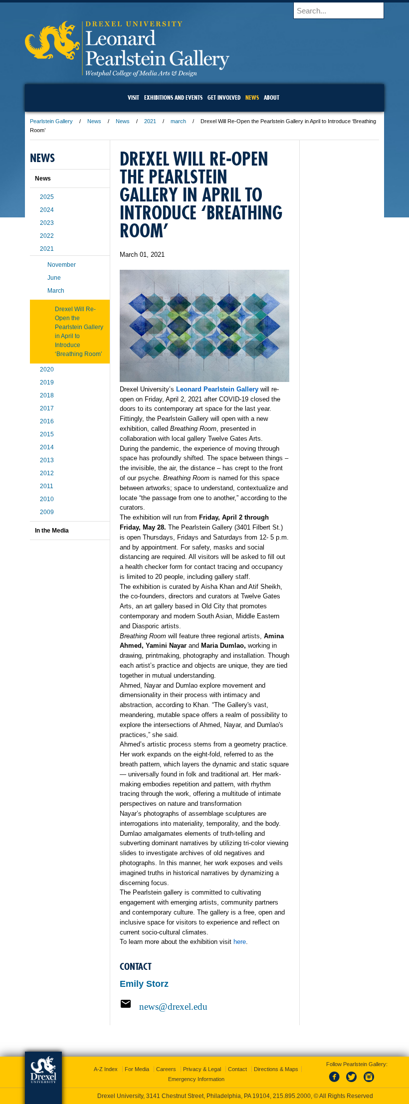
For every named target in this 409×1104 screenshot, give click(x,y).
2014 (47, 447)
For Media (137, 1069)
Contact (237, 1069)
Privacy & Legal (202, 1069)
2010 (47, 499)
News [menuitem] (252, 97)
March (55, 290)
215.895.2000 (292, 1096)
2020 (47, 369)
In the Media (52, 530)
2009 (47, 512)
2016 (47, 421)
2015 (47, 434)
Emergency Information (196, 1079)
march (178, 121)
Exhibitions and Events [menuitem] (173, 97)
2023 (47, 222)
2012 (47, 473)
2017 (47, 408)
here (239, 941)
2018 (47, 395)
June (54, 277)
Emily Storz (144, 984)
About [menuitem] (271, 97)
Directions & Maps (276, 1069)
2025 (47, 196)
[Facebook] (336, 1083)
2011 (46, 486)
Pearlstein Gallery (51, 121)
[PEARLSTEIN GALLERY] (127, 73)
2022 (47, 235)
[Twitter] (352, 1083)
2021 (150, 121)
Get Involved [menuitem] (223, 97)
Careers (166, 1069)
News (94, 121)
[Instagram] (369, 1083)
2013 (47, 460)
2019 (47, 382)
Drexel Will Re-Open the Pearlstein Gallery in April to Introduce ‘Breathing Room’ (79, 332)
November (61, 264)
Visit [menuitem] (133, 97)
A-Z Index (106, 1069)
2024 (47, 209)
